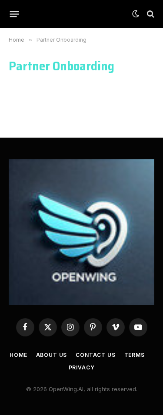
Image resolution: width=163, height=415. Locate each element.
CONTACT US (95, 355)
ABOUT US (51, 355)
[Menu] (14, 14)
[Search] (149, 14)
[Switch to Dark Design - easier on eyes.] (135, 14)
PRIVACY (82, 367)
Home (18, 355)
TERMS (134, 355)
